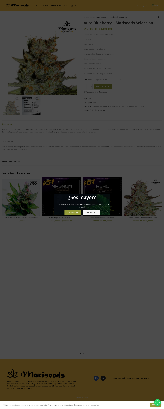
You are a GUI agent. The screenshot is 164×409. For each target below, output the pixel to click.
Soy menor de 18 (91, 213)
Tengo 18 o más (73, 213)
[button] (157, 402)
